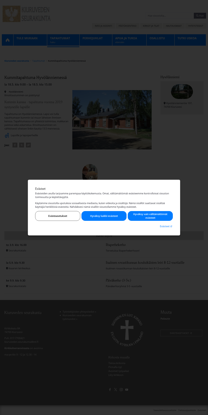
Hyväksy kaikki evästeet (104, 216)
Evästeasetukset (57, 216)
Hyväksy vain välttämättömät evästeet (150, 215)
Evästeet (166, 226)
